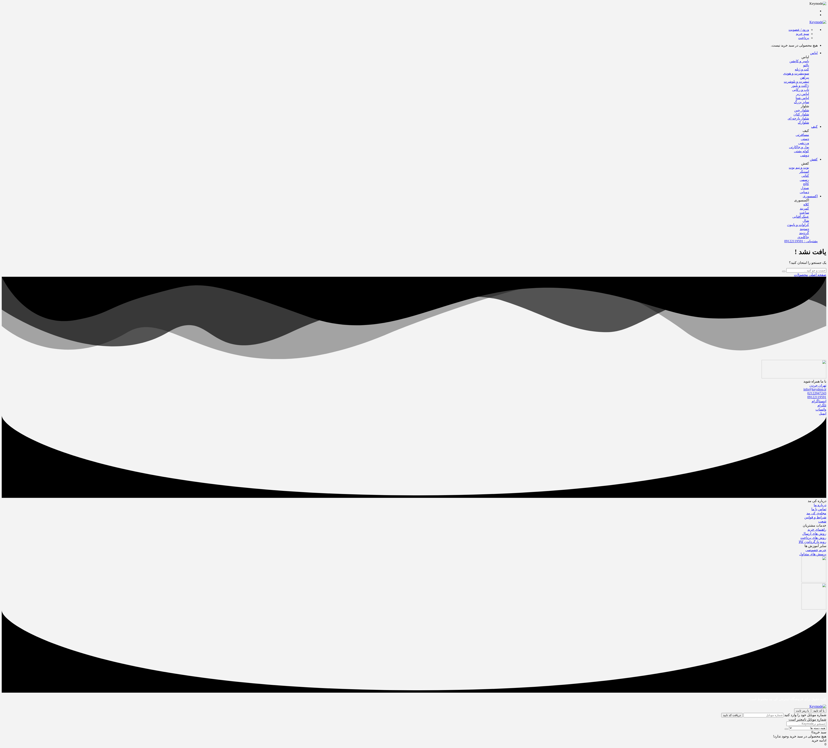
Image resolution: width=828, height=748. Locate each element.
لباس (814, 53)
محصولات (801, 275)
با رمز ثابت (802, 710)
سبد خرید (802, 34)
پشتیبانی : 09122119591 (801, 241)
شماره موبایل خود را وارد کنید (805, 715)
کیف (814, 126)
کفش (814, 159)
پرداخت (803, 38)
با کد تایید (819, 710)
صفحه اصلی (817, 275)
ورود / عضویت (799, 29)
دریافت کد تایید (732, 715)
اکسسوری (810, 196)
